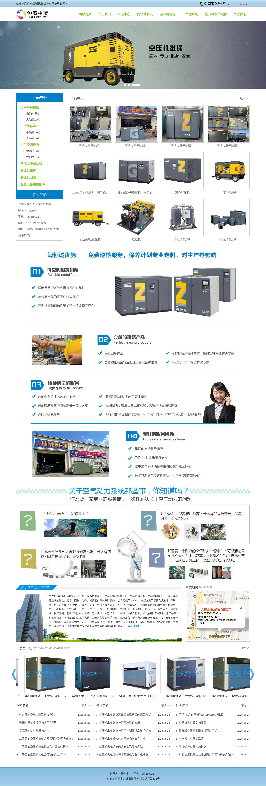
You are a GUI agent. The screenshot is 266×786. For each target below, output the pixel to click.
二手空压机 (190, 14)
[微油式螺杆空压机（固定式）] (136, 188)
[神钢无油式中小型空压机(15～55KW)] (86, 692)
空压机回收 (28, 177)
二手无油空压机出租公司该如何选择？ (42, 754)
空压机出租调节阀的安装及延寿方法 (121, 746)
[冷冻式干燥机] (228, 235)
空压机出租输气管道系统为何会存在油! (122, 738)
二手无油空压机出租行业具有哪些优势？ (43, 746)
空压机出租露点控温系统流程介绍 (119, 722)
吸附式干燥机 (182, 239)
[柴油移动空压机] (90, 235)
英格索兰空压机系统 (191, 738)
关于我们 (104, 14)
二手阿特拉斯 (29, 107)
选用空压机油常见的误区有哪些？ (39, 722)
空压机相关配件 (216, 14)
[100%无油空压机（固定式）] (90, 188)
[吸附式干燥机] (182, 235)
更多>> (243, 98)
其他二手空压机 (31, 163)
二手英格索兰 (29, 126)
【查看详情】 (132, 626)
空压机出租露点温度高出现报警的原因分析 (125, 714)
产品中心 (124, 14)
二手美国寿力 (29, 144)
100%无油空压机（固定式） (90, 192)
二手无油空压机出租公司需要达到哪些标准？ (46, 738)
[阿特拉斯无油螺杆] (90, 141)
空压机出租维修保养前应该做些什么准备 (123, 754)
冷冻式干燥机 (228, 239)
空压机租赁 (167, 14)
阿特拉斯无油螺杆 (90, 145)
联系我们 (240, 14)
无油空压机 (33, 119)
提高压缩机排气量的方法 (34, 730)
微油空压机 (33, 113)
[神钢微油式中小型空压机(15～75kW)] (39, 692)
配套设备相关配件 (32, 184)
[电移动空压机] (228, 188)
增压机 (136, 239)
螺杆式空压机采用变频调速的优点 (199, 730)
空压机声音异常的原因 (192, 722)
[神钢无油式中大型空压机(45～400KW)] (133, 692)
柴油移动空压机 (90, 239)
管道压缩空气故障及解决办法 (37, 714)
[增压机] (136, 235)
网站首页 (85, 14)
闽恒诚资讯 (145, 14)
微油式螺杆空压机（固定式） (136, 192)
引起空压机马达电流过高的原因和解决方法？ (206, 754)
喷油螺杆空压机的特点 (192, 746)
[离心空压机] (182, 188)
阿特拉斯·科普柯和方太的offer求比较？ (202, 714)
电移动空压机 (228, 192)
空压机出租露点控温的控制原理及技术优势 (125, 730)
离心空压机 (182, 192)
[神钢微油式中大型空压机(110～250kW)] (179, 692)
